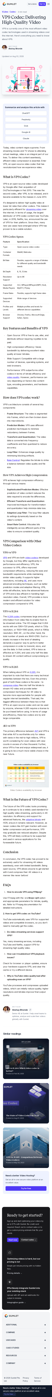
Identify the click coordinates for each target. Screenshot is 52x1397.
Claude (26, 138)
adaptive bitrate (33, 819)
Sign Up (42, 4)
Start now (12, 1240)
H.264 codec (13, 616)
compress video (10, 685)
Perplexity (26, 119)
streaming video (34, 209)
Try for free (26, 1188)
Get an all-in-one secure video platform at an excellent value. (24, 1391)
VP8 (5, 557)
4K (25, 580)
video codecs (31, 557)
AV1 (37, 731)
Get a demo (32, 4)
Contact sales (28, 1240)
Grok (26, 126)
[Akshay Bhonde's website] (30, 1010)
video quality (13, 377)
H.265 (32, 672)
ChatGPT (26, 113)
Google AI (26, 132)
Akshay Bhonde (15, 49)
